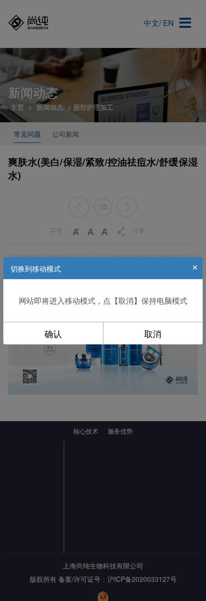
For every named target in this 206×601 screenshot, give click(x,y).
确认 (53, 333)
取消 (152, 333)
